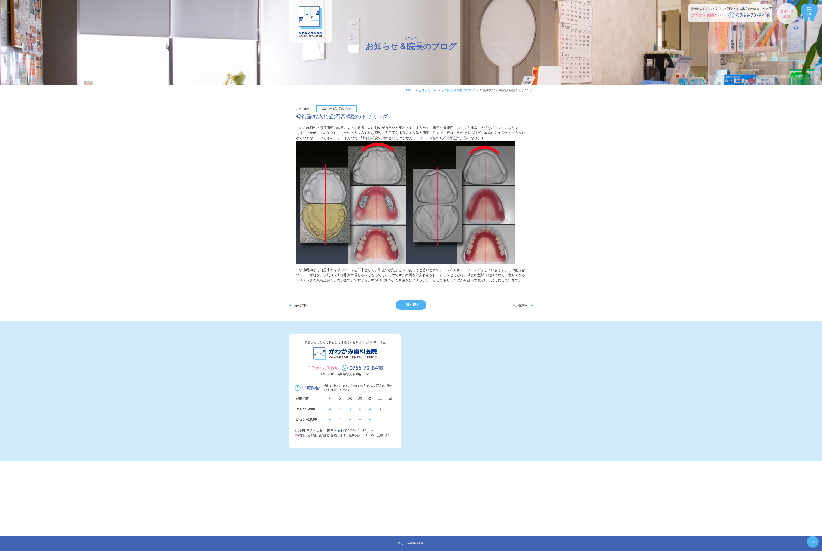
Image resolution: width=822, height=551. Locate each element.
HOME (409, 90)
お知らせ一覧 (428, 90)
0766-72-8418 (366, 367)
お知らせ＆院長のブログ (458, 90)
